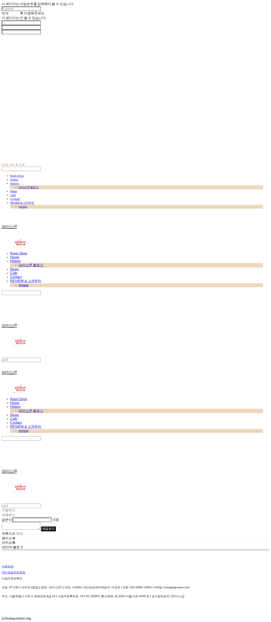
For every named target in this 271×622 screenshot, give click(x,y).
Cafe (13, 195)
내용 (55, 519)
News (13, 191)
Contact (15, 199)
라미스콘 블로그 (29, 187)
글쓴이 (7, 519)
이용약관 (8, 566)
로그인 (14, 13)
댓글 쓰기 (48, 528)
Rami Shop (17, 176)
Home (14, 179)
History (14, 183)
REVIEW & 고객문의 (22, 203)
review (23, 207)
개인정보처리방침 (13, 572)
